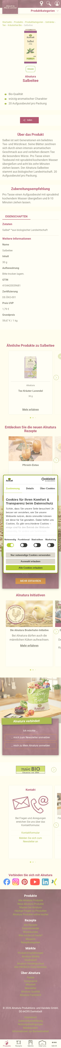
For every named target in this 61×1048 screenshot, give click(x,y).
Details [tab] (30, 488)
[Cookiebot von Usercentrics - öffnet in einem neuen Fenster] (42, 480)
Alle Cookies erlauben (31, 567)
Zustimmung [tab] (13, 488)
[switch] (23, 545)
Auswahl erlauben (30, 561)
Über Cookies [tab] (47, 488)
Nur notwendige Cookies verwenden (30, 555)
